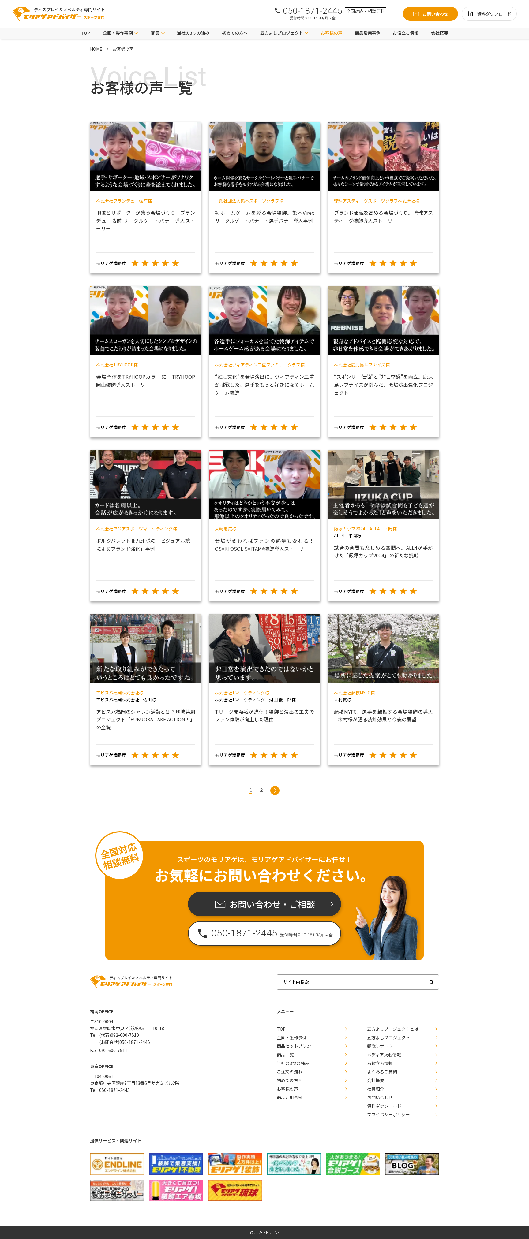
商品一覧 (285, 1054)
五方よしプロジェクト (388, 1037)
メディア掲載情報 (384, 1054)
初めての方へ (235, 33)
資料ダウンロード (384, 1106)
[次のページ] (275, 790)
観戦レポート (380, 1046)
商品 (155, 33)
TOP (85, 33)
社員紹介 (375, 1089)
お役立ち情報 (405, 33)
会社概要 (439, 33)
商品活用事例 (368, 33)
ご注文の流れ (289, 1072)
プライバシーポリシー (388, 1114)
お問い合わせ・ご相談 (272, 904)
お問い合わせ (380, 1097)
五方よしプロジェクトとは (392, 1029)
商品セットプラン (294, 1046)
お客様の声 (331, 33)
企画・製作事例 (118, 33)
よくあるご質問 (382, 1072)
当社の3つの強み (193, 33)
